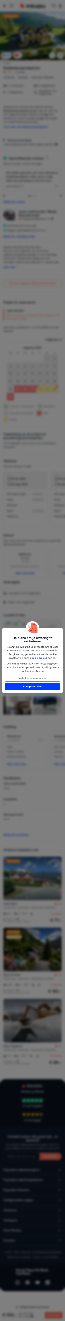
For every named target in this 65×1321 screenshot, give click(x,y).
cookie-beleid (38, 658)
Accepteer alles (32, 686)
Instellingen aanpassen (32, 678)
